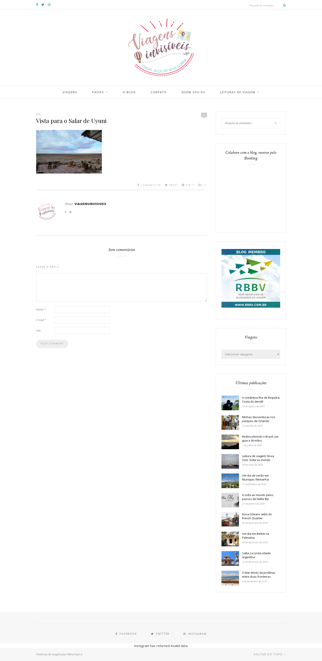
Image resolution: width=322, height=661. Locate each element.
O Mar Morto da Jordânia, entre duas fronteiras (258, 575)
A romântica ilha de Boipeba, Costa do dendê (261, 399)
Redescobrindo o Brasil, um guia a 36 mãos (260, 438)
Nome (41, 309)
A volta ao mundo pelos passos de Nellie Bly (257, 497)
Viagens (70, 92)
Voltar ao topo (269, 654)
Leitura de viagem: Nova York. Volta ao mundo (258, 458)
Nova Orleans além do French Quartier (257, 516)
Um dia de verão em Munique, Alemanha (255, 477)
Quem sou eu (193, 92)
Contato (159, 92)
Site (38, 330)
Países (98, 92)
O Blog (129, 92)
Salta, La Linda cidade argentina (256, 555)
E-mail (41, 320)
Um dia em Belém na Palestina (255, 536)
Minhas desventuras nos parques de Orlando (258, 419)
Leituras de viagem (237, 92)
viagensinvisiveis (90, 204)
